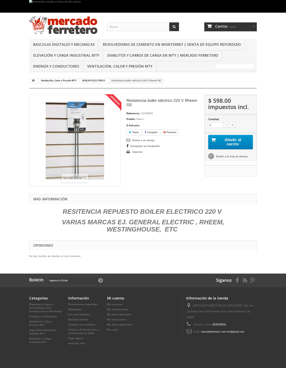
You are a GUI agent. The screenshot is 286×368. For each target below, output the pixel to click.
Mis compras (115, 304)
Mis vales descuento (119, 314)
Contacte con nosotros (81, 324)
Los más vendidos (79, 314)
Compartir (152, 132)
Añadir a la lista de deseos (231, 156)
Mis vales (112, 329)
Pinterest (171, 132)
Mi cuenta (115, 298)
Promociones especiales (83, 304)
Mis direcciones (116, 319)
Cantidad (213, 119)
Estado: (131, 119)
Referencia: (133, 113)
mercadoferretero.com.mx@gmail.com (222, 331)
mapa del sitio (76, 343)
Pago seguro (75, 338)
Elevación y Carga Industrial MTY (66, 55)
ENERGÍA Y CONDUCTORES (56, 66)
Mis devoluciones (117, 309)
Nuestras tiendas (78, 319)
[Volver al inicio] (33, 80)
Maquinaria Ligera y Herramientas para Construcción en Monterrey (45, 308)
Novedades (74, 309)
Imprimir (137, 152)
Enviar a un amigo (143, 140)
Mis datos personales (120, 324)
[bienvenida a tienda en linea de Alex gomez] (143, 6)
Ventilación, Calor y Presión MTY (119, 66)
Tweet (135, 132)
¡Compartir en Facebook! (145, 146)
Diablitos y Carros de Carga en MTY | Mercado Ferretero (162, 55)
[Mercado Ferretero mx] (65, 25)
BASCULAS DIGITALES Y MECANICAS (64, 44)
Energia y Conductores (43, 316)
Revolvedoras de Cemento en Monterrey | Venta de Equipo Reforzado (172, 44)
